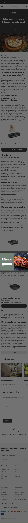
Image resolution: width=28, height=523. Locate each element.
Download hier (7, 263)
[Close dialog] (27, 253)
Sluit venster (3, 265)
